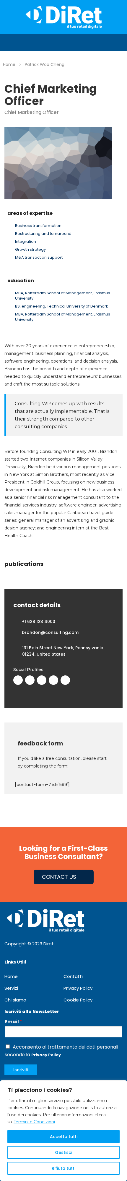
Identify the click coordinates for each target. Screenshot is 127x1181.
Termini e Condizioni (34, 1121)
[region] (63, 1130)
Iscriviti (20, 1070)
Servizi (11, 988)
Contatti (73, 976)
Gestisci (63, 1152)
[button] (4, 42)
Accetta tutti (63, 1137)
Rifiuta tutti (63, 1168)
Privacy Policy (78, 988)
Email (13, 1022)
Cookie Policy (78, 1000)
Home (11, 976)
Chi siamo (15, 1000)
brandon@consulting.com (50, 632)
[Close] (120, 1085)
